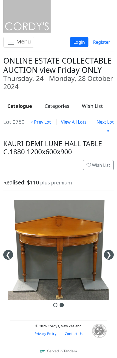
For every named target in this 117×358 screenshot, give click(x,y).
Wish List (100, 165)
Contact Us (73, 333)
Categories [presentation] (57, 106)
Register (101, 42)
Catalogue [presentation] (19, 106)
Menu (23, 41)
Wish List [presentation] (92, 106)
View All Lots (74, 122)
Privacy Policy (46, 333)
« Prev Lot (41, 122)
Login (79, 42)
